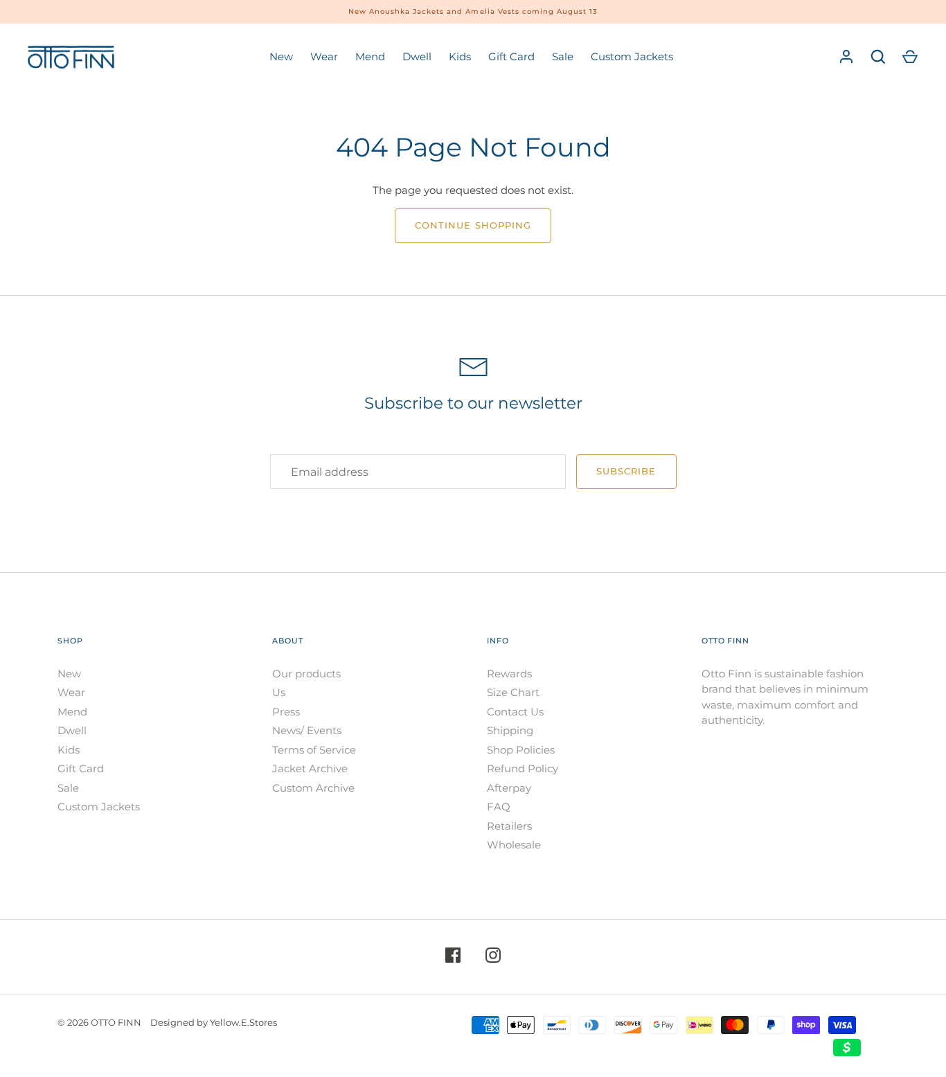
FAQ (498, 806)
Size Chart (513, 692)
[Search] (878, 57)
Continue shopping (473, 225)
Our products (306, 673)
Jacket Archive (310, 768)
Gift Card (511, 56)
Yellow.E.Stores (243, 1022)
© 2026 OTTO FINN (99, 1022)
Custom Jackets (632, 56)
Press (286, 711)
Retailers (509, 826)
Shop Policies (521, 749)
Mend (370, 56)
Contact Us (515, 711)
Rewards (509, 673)
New (281, 56)
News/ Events (306, 730)
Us (278, 692)
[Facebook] (453, 957)
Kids (460, 56)
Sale (562, 56)
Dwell (416, 56)
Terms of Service (314, 749)
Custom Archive (313, 787)
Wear (324, 56)
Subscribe (626, 471)
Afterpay (509, 787)
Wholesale (514, 844)
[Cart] (910, 57)
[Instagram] (493, 957)
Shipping (510, 730)
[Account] (846, 57)
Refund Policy (522, 768)
